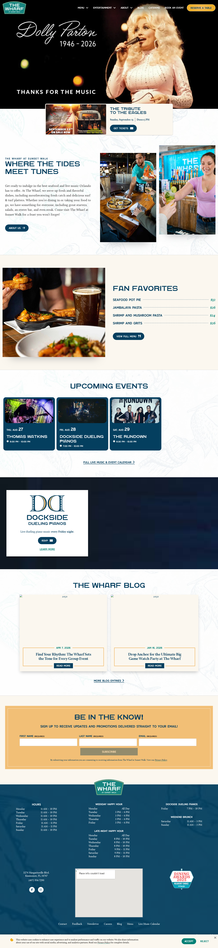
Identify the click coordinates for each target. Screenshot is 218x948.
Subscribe (109, 751)
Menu (81, 7)
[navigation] (14, 7)
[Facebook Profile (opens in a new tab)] (32, 890)
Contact (62, 923)
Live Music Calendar (149, 923)
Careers (108, 923)
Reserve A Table (201, 8)
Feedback (77, 923)
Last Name (91, 736)
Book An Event (174, 7)
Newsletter (93, 923)
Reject (204, 941)
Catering (154, 7)
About (124, 7)
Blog (140, 7)
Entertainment (102, 7)
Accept (188, 941)
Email (148, 736)
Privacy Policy (161, 760)
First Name (32, 736)
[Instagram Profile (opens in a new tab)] (41, 890)
